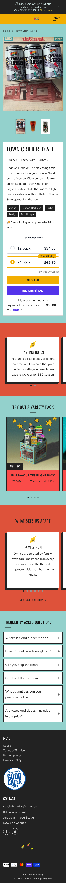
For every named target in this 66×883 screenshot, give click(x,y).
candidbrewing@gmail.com (21, 806)
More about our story (31, 599)
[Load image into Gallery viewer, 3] (45, 126)
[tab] (28, 497)
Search (7, 745)
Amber (13, 207)
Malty (12, 214)
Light (50, 207)
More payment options (33, 300)
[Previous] (7, 7)
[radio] (33, 248)
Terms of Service (14, 750)
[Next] (59, 7)
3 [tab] (31, 591)
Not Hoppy (27, 214)
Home (6, 30)
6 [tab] (42, 591)
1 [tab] (31, 385)
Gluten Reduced (32, 207)
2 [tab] (35, 385)
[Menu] (7, 19)
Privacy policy (12, 760)
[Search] (59, 19)
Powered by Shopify (33, 874)
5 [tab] (39, 591)
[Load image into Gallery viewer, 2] (33, 126)
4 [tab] (35, 591)
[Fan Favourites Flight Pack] (33, 443)
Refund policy (12, 755)
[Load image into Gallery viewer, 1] (20, 126)
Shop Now (46, 10)
